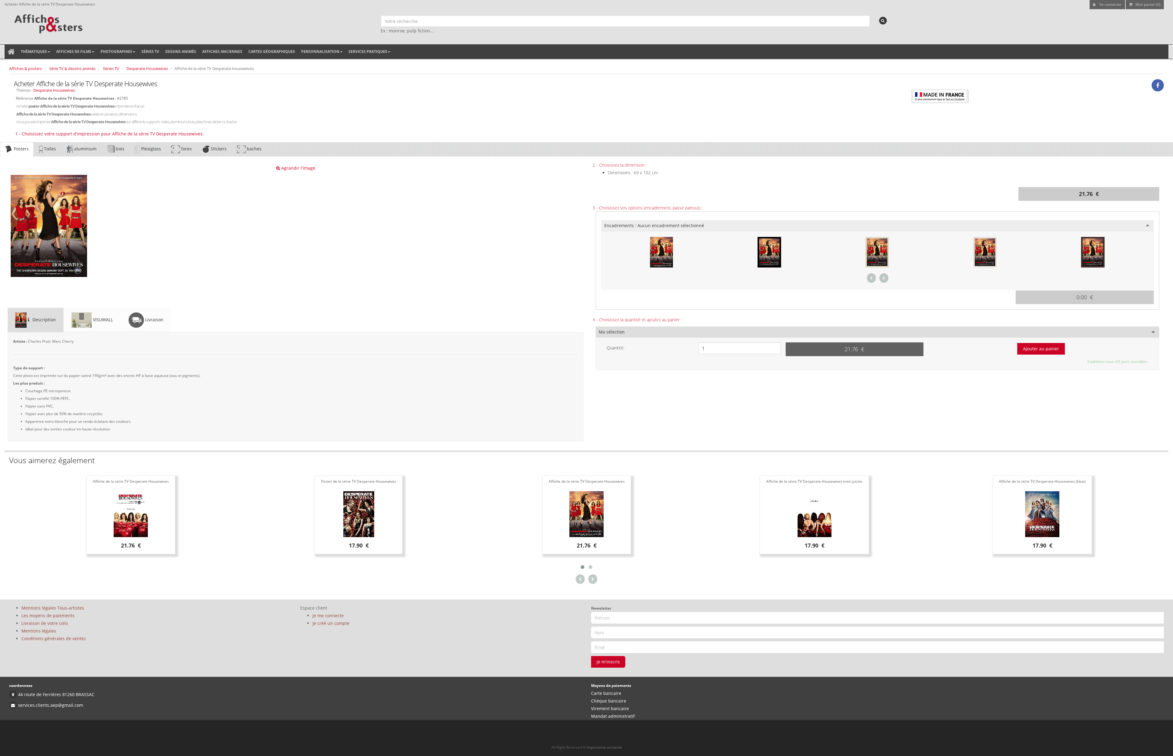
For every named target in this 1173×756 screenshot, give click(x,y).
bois (119, 149)
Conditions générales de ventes (53, 638)
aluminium (85, 149)
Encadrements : (654, 225)
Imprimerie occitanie (604, 747)
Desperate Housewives (147, 68)
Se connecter (1110, 4)
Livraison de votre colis (44, 623)
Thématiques (34, 51)
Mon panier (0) (1147, 4)
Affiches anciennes (222, 51)
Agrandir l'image (297, 168)
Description (43, 320)
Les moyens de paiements (48, 615)
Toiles (49, 149)
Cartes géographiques (271, 51)
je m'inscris (608, 662)
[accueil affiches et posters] (11, 52)
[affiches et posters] (47, 21)
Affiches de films (73, 51)
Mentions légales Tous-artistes (52, 608)
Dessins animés (180, 51)
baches (253, 149)
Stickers (218, 149)
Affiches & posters (25, 68)
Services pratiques (368, 51)
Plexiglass (150, 149)
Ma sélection (612, 332)
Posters (21, 149)
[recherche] (883, 20)
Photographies (116, 51)
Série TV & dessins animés (72, 68)
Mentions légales (38, 631)
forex (186, 149)
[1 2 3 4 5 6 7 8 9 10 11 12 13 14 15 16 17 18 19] (739, 348)
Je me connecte (328, 615)
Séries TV (150, 51)
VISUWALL (102, 320)
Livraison (153, 320)
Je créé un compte (330, 623)
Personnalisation (320, 51)
